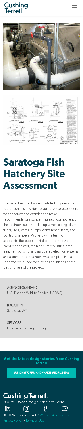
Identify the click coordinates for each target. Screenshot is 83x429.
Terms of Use (35, 420)
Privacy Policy (13, 420)
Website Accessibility (55, 415)
